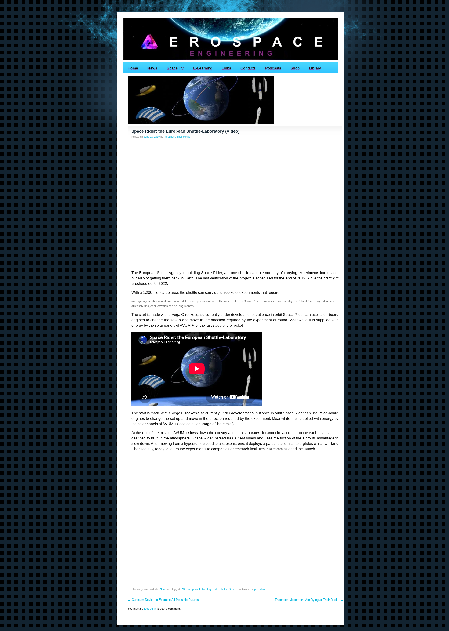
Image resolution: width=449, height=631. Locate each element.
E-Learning (202, 68)
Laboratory (205, 589)
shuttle (224, 589)
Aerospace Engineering (177, 136)
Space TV (175, 68)
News (152, 68)
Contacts (248, 68)
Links (226, 68)
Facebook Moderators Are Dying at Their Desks (309, 600)
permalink (259, 589)
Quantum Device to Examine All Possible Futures (163, 600)
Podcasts (273, 68)
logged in (150, 608)
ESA (183, 589)
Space (232, 589)
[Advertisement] (234, 174)
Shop (295, 68)
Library (315, 68)
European (192, 589)
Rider (216, 589)
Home (133, 68)
